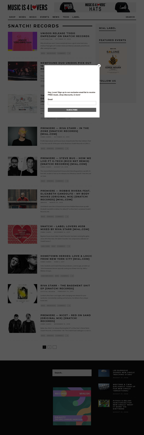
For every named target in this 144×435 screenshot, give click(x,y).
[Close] (99, 65)
